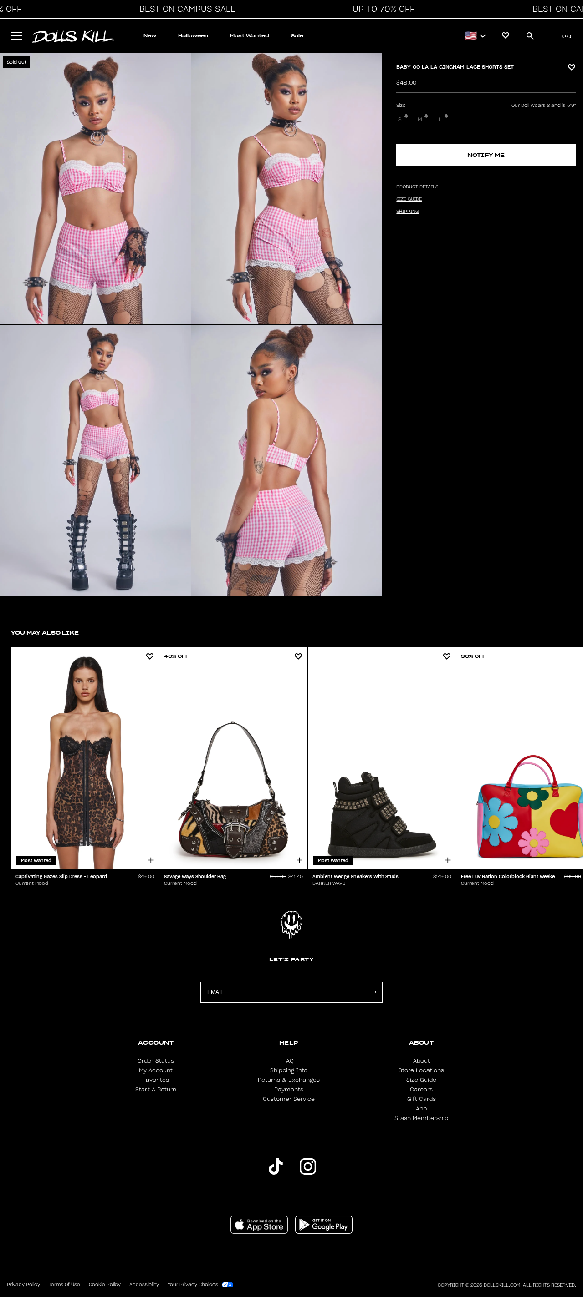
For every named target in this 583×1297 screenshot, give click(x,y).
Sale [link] (297, 36)
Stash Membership (421, 1118)
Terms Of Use (64, 1284)
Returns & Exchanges (289, 1080)
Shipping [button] (407, 211)
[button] (185, 9)
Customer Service (289, 1099)
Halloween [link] (193, 36)
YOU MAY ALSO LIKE (45, 632)
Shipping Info (288, 1070)
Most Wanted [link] (249, 36)
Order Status (156, 1061)
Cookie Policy (105, 1284)
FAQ (288, 1061)
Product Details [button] (417, 187)
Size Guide (421, 1080)
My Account (156, 1070)
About (421, 1061)
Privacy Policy (23, 1284)
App (421, 1108)
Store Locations (421, 1070)
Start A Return (155, 1089)
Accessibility (144, 1284)
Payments (288, 1089)
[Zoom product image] (95, 188)
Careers (421, 1089)
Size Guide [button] (409, 199)
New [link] (149, 36)
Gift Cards (421, 1099)
